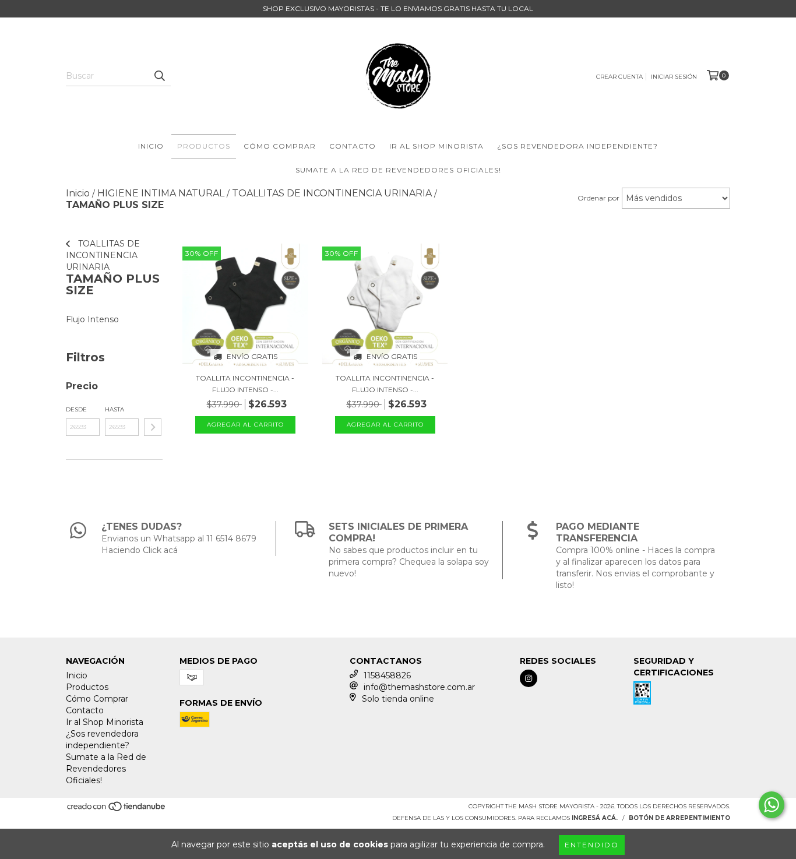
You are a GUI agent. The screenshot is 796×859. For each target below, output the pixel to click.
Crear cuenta (619, 76)
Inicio (151, 146)
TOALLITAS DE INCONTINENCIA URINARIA (103, 255)
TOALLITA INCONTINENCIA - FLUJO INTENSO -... (245, 384)
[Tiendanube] (117, 810)
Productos (203, 146)
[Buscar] (159, 75)
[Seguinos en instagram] (528, 678)
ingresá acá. (595, 818)
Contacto (352, 146)
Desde (76, 409)
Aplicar (152, 427)
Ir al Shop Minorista (436, 146)
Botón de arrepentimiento (679, 818)
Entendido (592, 844)
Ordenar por (598, 197)
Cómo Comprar (280, 146)
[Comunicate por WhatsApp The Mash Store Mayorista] (771, 804)
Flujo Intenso (92, 319)
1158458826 (387, 675)
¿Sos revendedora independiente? (577, 146)
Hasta (114, 409)
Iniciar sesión (674, 76)
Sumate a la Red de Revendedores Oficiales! (398, 170)
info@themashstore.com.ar (419, 687)
